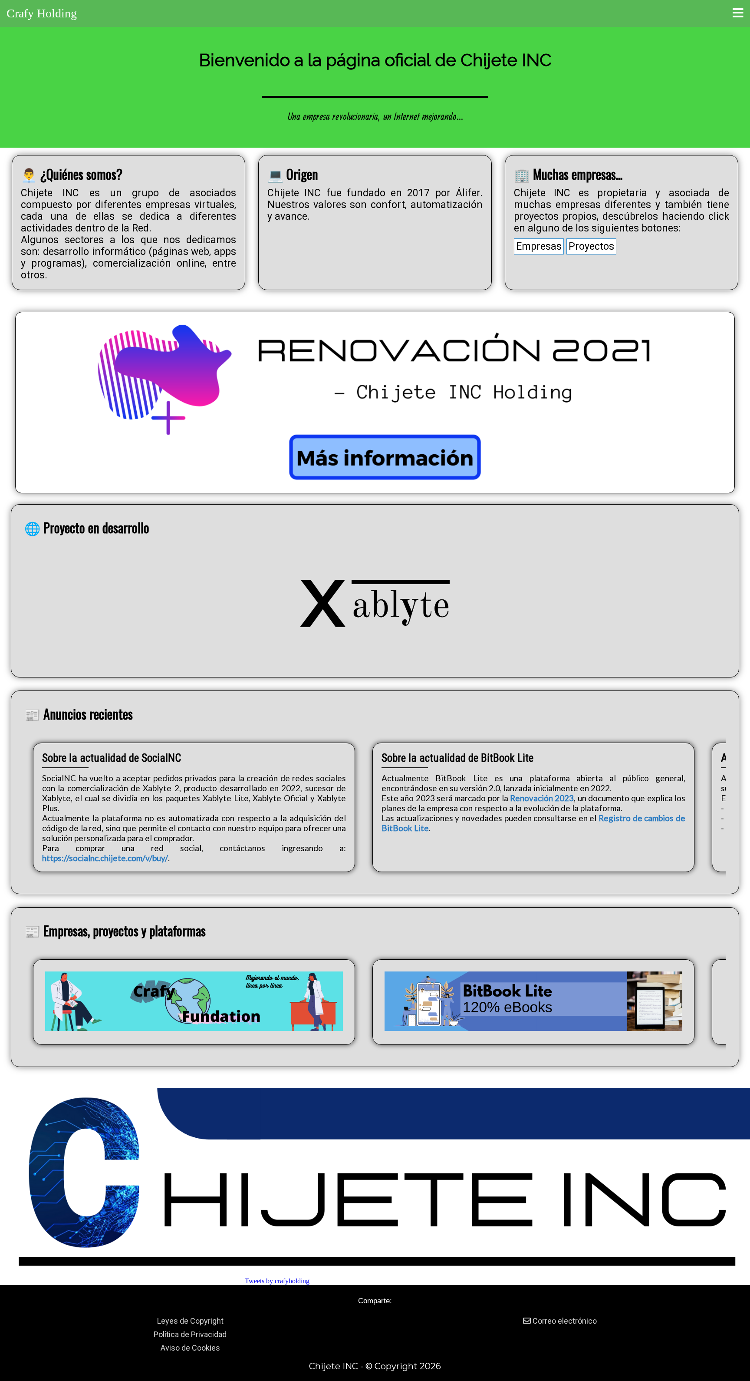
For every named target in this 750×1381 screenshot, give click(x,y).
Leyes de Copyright (190, 1320)
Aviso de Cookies (190, 1347)
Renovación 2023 (542, 798)
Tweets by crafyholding (277, 1281)
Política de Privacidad (190, 1334)
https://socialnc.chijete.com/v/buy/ (105, 858)
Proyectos (591, 246)
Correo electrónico (564, 1320)
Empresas (539, 246)
